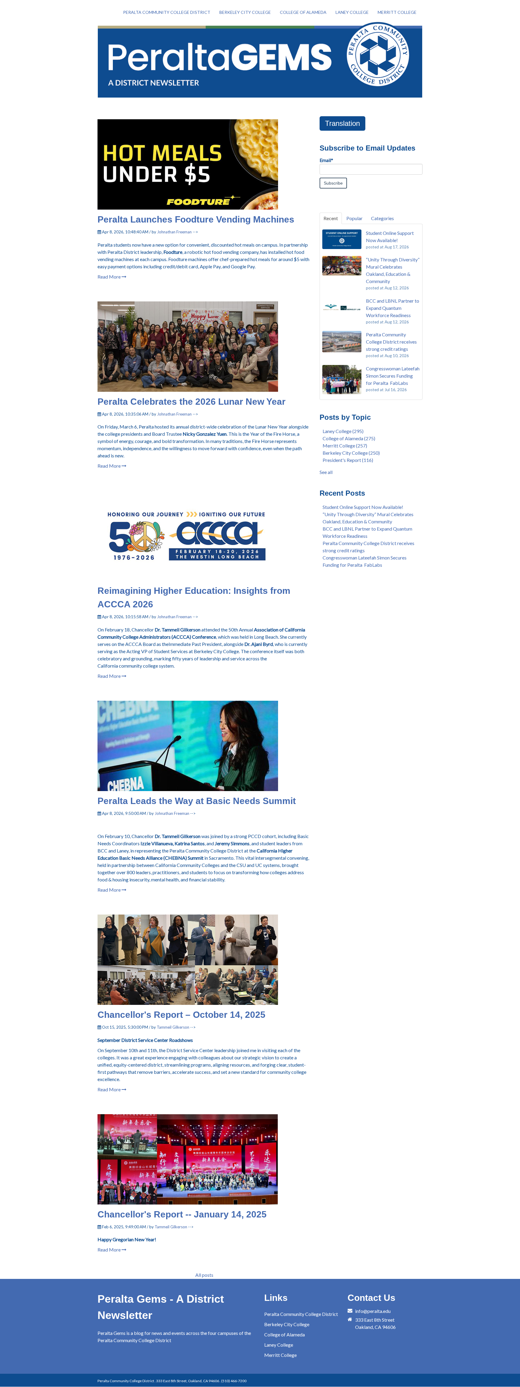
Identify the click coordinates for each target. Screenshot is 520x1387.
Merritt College (345, 445)
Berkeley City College (351, 453)
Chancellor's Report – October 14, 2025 (181, 1015)
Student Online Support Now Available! (363, 507)
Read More (110, 276)
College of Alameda (349, 438)
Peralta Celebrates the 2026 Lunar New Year (192, 402)
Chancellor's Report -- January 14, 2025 (182, 1214)
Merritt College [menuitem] (397, 12)
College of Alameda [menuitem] (303, 12)
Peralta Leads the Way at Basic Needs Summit (197, 801)
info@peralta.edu (373, 1311)
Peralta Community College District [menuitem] (166, 12)
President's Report (348, 460)
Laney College (343, 431)
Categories (382, 218)
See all (326, 472)
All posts (204, 1275)
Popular (354, 218)
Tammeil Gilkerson (173, 1027)
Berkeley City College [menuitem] (245, 12)
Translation (342, 123)
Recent (330, 218)
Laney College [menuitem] (352, 12)
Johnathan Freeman (174, 231)
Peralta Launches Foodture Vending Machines (196, 219)
